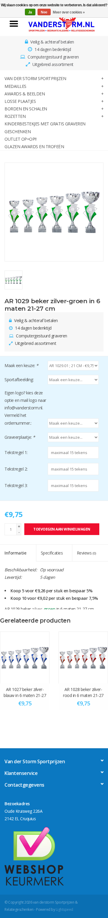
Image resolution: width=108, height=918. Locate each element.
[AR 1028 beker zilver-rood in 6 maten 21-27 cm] (83, 657)
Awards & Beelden (24, 94)
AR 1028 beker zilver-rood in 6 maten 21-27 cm (83, 692)
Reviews (86, 553)
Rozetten (15, 116)
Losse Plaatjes (20, 101)
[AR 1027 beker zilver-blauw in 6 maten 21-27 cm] (25, 657)
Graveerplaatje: (19, 437)
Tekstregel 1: (16, 452)
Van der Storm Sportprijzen (35, 78)
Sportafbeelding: (19, 379)
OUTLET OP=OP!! (20, 139)
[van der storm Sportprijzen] (61, 23)
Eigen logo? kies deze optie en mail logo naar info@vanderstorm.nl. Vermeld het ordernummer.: (25, 408)
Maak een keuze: (21, 365)
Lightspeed (64, 909)
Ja (30, 12)
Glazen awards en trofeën (34, 146)
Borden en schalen (25, 109)
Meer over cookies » (69, 12)
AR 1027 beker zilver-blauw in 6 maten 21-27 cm (25, 692)
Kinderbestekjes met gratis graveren (45, 124)
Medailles (15, 86)
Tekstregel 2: (16, 469)
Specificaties (52, 553)
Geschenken (17, 131)
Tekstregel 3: (16, 485)
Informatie (15, 553)
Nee (44, 12)
